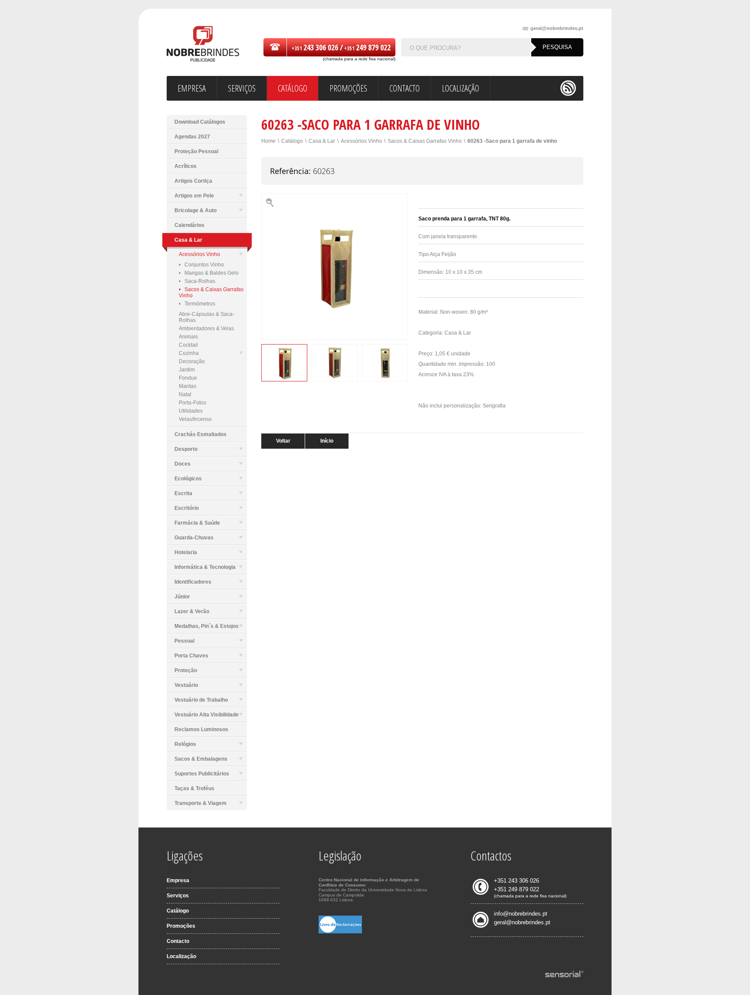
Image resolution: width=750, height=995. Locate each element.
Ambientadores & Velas (206, 328)
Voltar (283, 441)
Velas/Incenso (195, 419)
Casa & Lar (322, 141)
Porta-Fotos (192, 403)
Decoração (192, 361)
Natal (185, 394)
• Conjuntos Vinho (201, 265)
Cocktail (188, 345)
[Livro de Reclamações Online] (340, 932)
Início (326, 441)
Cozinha (189, 353)
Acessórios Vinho (199, 254)
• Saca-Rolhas (197, 281)
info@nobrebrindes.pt (520, 913)
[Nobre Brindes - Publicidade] (203, 44)
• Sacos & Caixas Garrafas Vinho (211, 292)
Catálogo (292, 141)
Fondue (188, 378)
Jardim (187, 370)
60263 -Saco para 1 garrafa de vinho (512, 141)
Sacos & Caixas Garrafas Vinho (425, 141)
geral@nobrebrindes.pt (556, 28)
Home (268, 141)
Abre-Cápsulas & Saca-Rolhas (206, 317)
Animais (188, 337)
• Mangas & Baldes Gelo (209, 273)
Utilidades (191, 411)
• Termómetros (197, 304)
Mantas (187, 386)
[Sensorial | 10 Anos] (564, 975)
